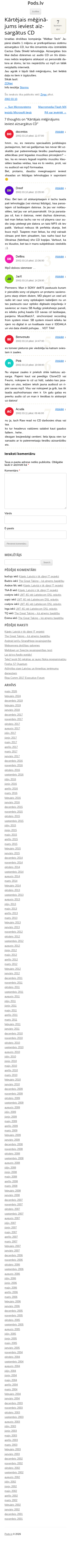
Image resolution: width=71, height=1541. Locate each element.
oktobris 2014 (12, 867)
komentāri (58, 24)
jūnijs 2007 (11, 1227)
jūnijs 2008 (11, 1172)
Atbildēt (59, 132)
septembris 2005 (14, 1324)
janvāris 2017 (12, 756)
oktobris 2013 (12, 890)
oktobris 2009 (12, 1098)
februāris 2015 (13, 848)
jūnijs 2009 (11, 1116)
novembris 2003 (14, 1408)
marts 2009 (11, 1130)
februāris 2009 (13, 1135)
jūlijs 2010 (10, 1056)
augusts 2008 (12, 1163)
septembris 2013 (14, 895)
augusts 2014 (12, 876)
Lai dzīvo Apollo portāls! (18, 654)
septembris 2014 (14, 872)
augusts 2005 (12, 1329)
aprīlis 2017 (11, 747)
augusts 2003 (12, 1422)
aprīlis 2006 (11, 1292)
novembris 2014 (14, 862)
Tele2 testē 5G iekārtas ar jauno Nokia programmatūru (35, 659)
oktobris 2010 (12, 1043)
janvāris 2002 (12, 1509)
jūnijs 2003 (11, 1431)
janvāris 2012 (12, 973)
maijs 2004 (11, 1380)
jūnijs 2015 (11, 830)
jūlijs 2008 (10, 1167)
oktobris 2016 (12, 770)
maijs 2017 (11, 742)
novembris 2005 (14, 1315)
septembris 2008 (14, 1158)
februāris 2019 (13, 705)
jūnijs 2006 (11, 1283)
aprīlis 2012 (11, 959)
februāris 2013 (13, 922)
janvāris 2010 (12, 1084)
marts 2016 (11, 793)
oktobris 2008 (12, 1153)
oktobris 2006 (12, 1264)
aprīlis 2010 (11, 1070)
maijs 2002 (11, 1491)
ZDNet (9, 83)
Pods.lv (36, 3)
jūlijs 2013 (10, 904)
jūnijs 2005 (11, 1338)
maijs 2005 (11, 1343)
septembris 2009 (14, 1102)
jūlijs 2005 (10, 1334)
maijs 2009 (11, 1121)
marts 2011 (11, 1019)
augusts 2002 (12, 1477)
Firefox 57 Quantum (16, 664)
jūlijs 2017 (10, 733)
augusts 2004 (12, 1366)
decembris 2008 (14, 1144)
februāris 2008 (13, 1190)
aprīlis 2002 (11, 1495)
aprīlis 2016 (11, 788)
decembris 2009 (14, 1089)
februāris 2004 (13, 1394)
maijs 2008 (11, 1176)
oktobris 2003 (12, 1412)
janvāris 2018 (12, 710)
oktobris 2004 (12, 1357)
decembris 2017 (14, 714)
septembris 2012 (14, 941)
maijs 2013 (11, 908)
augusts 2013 (12, 899)
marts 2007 (11, 1241)
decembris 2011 (13, 978)
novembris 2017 (14, 719)
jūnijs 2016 (11, 784)
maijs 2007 (11, 1232)
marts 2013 (11, 918)
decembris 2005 (14, 1311)
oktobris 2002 (12, 1468)
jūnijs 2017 (11, 737)
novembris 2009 (14, 1093)
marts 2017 (11, 751)
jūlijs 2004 (10, 1371)
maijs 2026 (11, 691)
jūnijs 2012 (11, 950)
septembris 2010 (14, 1047)
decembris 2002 (14, 1458)
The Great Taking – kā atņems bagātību (41, 581)
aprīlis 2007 (11, 1237)
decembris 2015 (14, 807)
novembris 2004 (14, 1352)
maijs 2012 (11, 955)
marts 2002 (11, 1500)
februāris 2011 (13, 1024)
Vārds (8, 513)
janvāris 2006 (12, 1306)
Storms (24, 87)
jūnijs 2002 (11, 1486)
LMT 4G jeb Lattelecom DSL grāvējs (40, 595)
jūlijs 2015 (10, 825)
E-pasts (9, 528)
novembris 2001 (14, 1519)
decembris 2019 (14, 700)
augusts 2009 (12, 1107)
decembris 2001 (14, 1514)
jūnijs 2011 (11, 1005)
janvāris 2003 (12, 1454)
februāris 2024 (13, 696)
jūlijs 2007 (10, 1223)
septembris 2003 (14, 1417)
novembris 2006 (14, 1260)
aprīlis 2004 (11, 1384)
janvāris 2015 (12, 853)
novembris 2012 (14, 932)
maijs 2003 (11, 1435)
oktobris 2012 (12, 936)
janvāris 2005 (12, 1348)
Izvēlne (35, 11)
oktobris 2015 (12, 816)
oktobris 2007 (12, 1209)
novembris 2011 (13, 982)
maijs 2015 (11, 835)
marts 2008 (11, 1186)
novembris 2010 (14, 1038)
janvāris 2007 (12, 1250)
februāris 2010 (13, 1079)
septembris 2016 (14, 774)
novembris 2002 (14, 1463)
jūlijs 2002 (10, 1481)
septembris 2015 (14, 821)
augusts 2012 (12, 946)
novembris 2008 (14, 1149)
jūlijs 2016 (10, 779)
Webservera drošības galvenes (22, 645)
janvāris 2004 (12, 1398)
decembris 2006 (14, 1255)
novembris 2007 (14, 1204)
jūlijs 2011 (10, 1001)
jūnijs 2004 (11, 1375)
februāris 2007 (13, 1246)
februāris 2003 (13, 1449)
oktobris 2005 (12, 1320)
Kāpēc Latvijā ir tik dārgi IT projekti (39, 576)
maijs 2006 (11, 1287)
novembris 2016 (14, 765)
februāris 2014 (13, 885)
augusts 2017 (12, 728)
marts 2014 (11, 881)
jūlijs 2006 (10, 1278)
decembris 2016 (14, 761)
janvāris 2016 (12, 802)
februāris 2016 (13, 798)
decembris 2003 (14, 1403)
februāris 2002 (13, 1505)
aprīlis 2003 (11, 1440)
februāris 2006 (13, 1301)
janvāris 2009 (12, 1140)
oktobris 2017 (12, 724)
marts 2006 (11, 1297)
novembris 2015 (14, 811)
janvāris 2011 (12, 1029)
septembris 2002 (14, 1472)
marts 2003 (11, 1445)
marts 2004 (11, 1389)
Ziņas (43, 94)
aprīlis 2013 (11, 913)
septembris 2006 (14, 1269)
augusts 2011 (12, 996)
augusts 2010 (12, 1052)
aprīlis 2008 (11, 1181)
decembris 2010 (14, 1033)
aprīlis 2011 (11, 1015)
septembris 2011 (14, 992)
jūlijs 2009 (10, 1112)
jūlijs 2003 (10, 1426)
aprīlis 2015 (11, 839)
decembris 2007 (14, 1200)
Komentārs (12, 470)
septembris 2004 (14, 1361)
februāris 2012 (13, 969)
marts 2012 (11, 964)
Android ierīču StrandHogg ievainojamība (28, 641)
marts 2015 (11, 844)
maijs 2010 (11, 1066)
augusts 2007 (12, 1218)
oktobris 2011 (12, 987)
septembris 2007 (14, 1213)
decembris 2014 (14, 858)
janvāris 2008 (12, 1195)
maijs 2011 (11, 1010)
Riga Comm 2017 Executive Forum (25, 678)
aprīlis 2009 (11, 1126)
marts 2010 (11, 1075)
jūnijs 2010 (11, 1061)
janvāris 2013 (12, 927)
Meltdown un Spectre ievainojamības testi (28, 650)
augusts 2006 (12, 1274)
